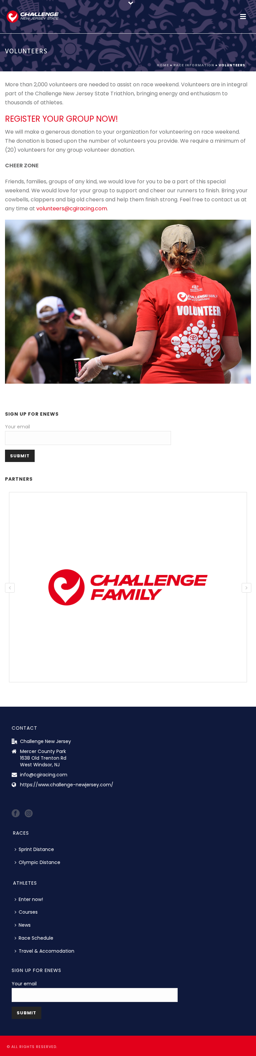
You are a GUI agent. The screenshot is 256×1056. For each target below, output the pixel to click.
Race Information (193, 65)
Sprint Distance (36, 849)
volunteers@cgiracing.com (71, 208)
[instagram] (29, 813)
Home (163, 65)
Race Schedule (36, 938)
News (25, 925)
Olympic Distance (39, 862)
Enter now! (31, 899)
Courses (28, 912)
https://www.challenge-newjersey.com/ (66, 785)
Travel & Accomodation (46, 951)
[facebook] (16, 813)
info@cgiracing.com (43, 775)
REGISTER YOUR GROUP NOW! (61, 118)
